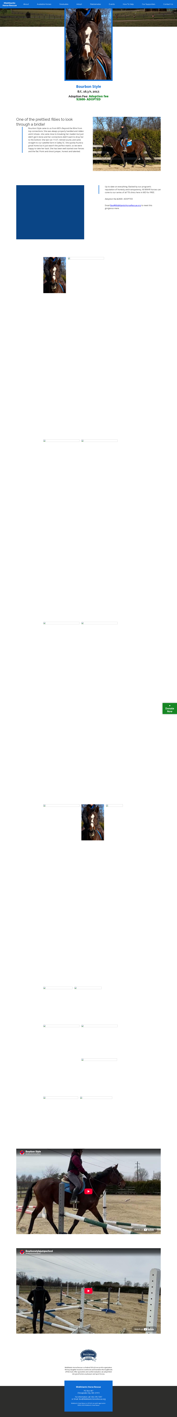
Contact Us (168, 4)
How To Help (128, 4)
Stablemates (95, 4)
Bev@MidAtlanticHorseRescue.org (125, 205)
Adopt (79, 4)
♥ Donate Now (169, 708)
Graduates (63, 4)
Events (112, 4)
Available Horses (44, 4)
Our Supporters (148, 4)
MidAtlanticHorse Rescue (10, 4)
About (26, 4)
